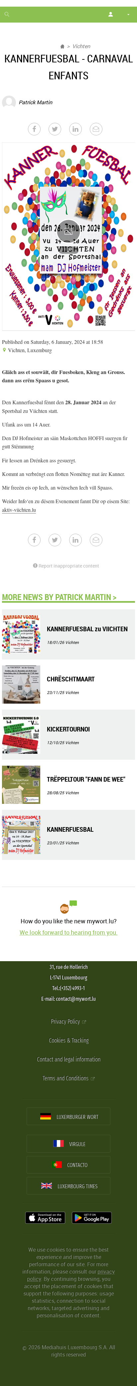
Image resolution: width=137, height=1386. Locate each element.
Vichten (81, 46)
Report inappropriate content (68, 566)
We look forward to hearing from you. (69, 932)
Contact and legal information (68, 1059)
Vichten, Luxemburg (29, 349)
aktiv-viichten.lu (19, 509)
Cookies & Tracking (68, 1040)
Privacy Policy (66, 1021)
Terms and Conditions (66, 1078)
